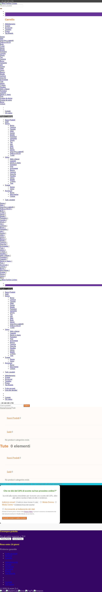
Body (2, 44)
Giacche (3, 78)
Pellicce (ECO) (5, 42)
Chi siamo (9, 584)
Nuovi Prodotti (10, 120)
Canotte (3, 53)
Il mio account (11, 553)
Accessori (8, 191)
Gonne (2, 66)
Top (1, 57)
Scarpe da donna (6, 98)
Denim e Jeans (5, 94)
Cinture (2, 104)
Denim (2, 48)
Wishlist (8, 556)
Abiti (1, 39)
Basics (2, 72)
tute (1, 65)
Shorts (2, 55)
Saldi (7, 122)
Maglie (2, 50)
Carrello (8, 558)
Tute (1, 81)
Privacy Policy (28, 511)
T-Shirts (3, 85)
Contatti (8, 582)
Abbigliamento (11, 562)
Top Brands (10, 573)
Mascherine (14, 194)
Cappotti (3, 93)
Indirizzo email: (9, 502)
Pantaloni (3, 52)
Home (2, 408)
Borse (2, 61)
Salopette (3, 63)
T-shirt (2, 46)
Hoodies (3, 87)
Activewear (4, 80)
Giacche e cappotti (7, 40)
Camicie (3, 59)
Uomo (2, 70)
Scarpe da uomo (6, 100)
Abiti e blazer (4, 89)
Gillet (2, 68)
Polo (1, 96)
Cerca (27, 406)
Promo (8, 571)
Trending (9, 569)
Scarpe (7, 185)
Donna (2, 37)
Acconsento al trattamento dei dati (29, 511)
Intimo (2, 83)
